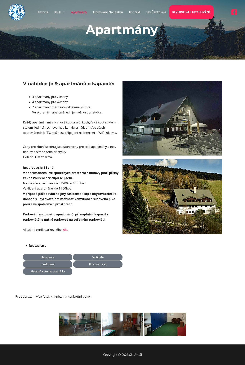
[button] (72, 245)
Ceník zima (47, 264)
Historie (42, 12)
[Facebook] (234, 12)
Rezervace (47, 257)
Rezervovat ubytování (191, 12)
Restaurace (38, 245)
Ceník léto (97, 257)
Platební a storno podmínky (47, 271)
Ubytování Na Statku (108, 12)
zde (64, 230)
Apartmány (79, 12)
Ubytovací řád (97, 264)
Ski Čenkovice (156, 12)
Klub (57, 12)
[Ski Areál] (17, 12)
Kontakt (134, 12)
